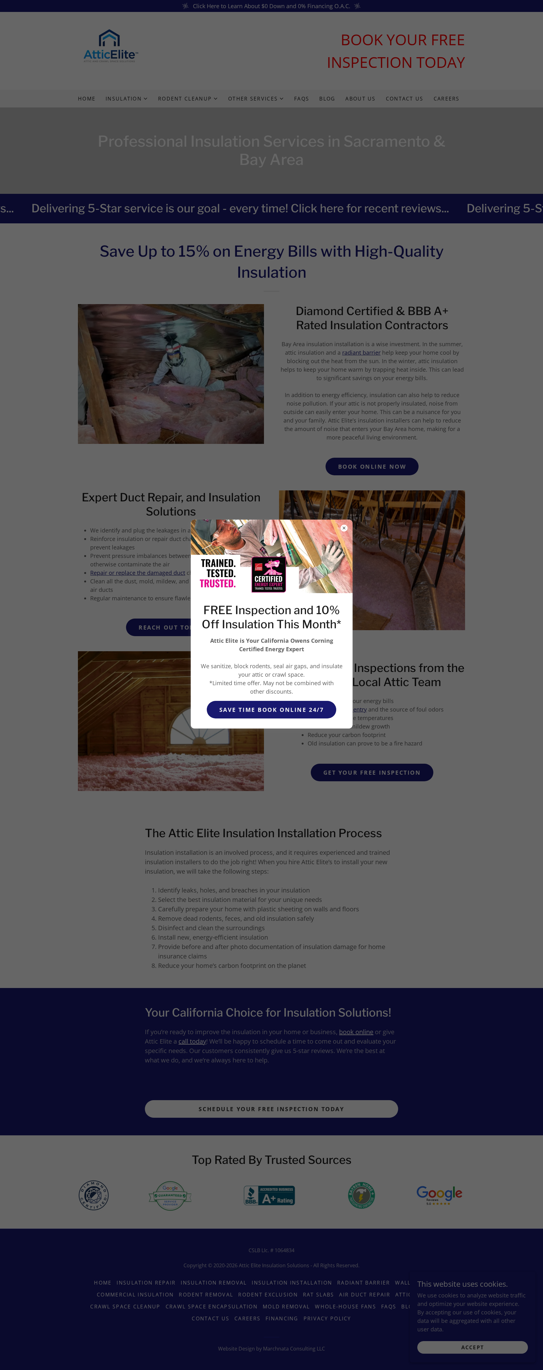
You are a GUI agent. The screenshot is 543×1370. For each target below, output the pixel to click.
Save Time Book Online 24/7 (271, 709)
